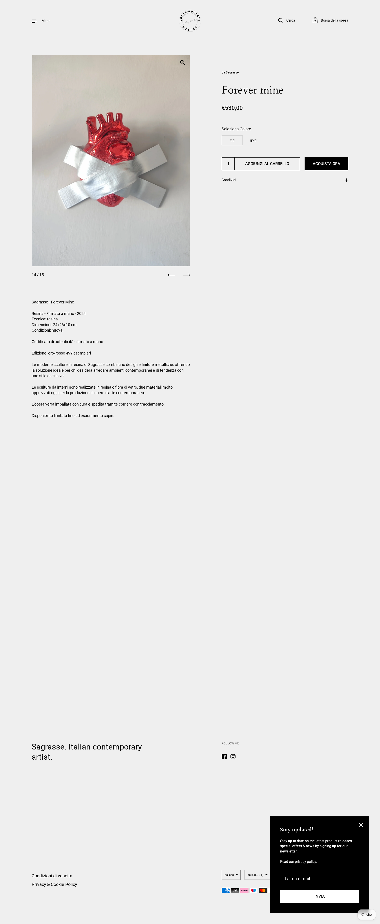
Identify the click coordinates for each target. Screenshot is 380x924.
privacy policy (305, 862)
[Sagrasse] (190, 21)
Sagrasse (232, 72)
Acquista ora (326, 163)
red (232, 140)
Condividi (229, 180)
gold (253, 140)
